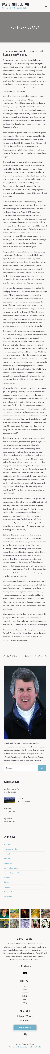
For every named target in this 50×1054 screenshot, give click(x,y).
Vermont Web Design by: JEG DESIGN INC (25, 1047)
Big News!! (8, 819)
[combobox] (20, 768)
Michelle (21, 799)
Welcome (7, 809)
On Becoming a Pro (11, 789)
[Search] (42, 768)
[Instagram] (25, 1034)
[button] (46, 6)
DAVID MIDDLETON (15, 3)
